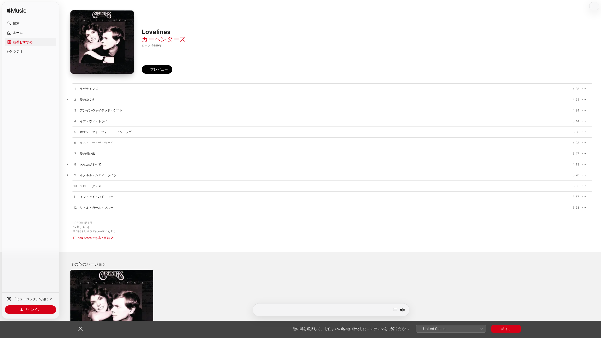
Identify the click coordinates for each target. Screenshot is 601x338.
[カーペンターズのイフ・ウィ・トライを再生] (75, 121)
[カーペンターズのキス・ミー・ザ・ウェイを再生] (75, 143)
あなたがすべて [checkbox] (90, 164)
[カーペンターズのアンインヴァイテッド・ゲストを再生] (75, 110)
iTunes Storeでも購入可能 (91, 238)
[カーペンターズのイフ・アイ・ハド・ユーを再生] (75, 197)
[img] (16, 10)
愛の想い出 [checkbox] (87, 153)
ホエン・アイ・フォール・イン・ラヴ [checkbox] (106, 132)
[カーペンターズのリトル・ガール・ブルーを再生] (75, 208)
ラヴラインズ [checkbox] (89, 89)
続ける (506, 329)
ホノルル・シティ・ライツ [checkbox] (98, 175)
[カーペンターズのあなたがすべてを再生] (75, 164)
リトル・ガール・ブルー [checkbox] (96, 207)
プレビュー (573, 88)
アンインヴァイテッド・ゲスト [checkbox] (101, 110)
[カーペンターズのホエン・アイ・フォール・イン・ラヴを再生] (75, 132)
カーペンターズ (164, 39)
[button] (30, 23)
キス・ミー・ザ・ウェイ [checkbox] (96, 143)
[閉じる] (80, 329)
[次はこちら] (395, 310)
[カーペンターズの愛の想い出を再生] (75, 154)
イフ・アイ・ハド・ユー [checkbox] (96, 197)
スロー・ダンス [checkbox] (90, 186)
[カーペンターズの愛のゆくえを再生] (75, 100)
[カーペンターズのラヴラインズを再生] (75, 89)
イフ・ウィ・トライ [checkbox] (93, 121)
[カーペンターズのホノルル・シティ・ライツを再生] (75, 175)
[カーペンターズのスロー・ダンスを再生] (75, 186)
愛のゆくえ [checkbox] (87, 99)
